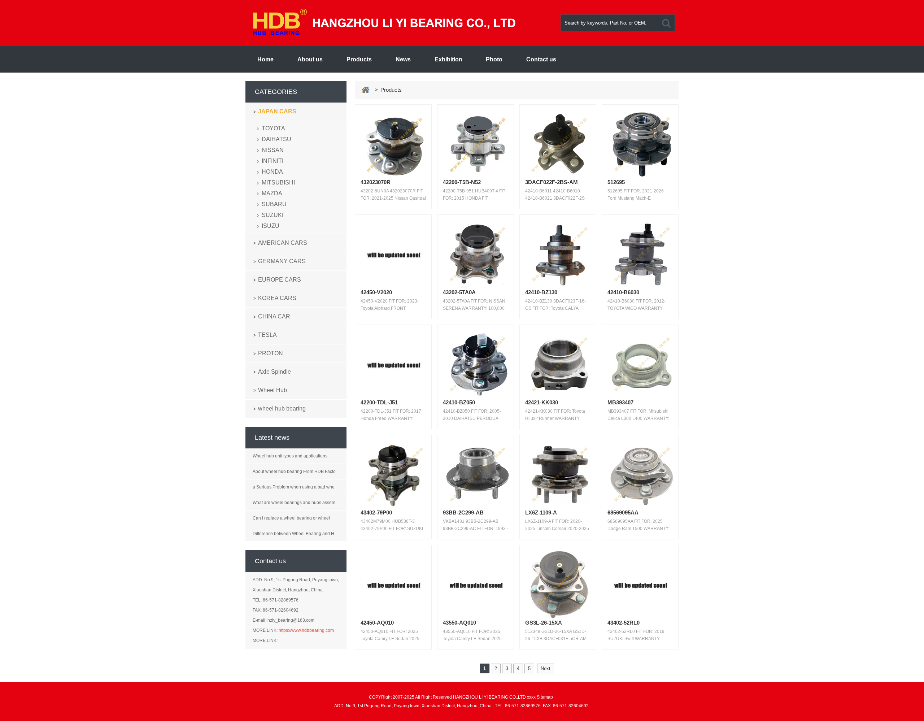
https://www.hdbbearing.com (306, 630)
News (403, 59)
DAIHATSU (276, 139)
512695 (616, 182)
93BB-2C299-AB (463, 512)
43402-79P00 (376, 512)
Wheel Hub (272, 390)
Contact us (541, 59)
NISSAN (273, 150)
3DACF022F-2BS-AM (551, 182)
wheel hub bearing (282, 408)
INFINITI (272, 161)
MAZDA (272, 193)
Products (359, 59)
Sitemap (545, 697)
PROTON (270, 353)
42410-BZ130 (541, 292)
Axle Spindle (274, 372)
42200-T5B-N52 (462, 182)
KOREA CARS (277, 298)
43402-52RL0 (623, 623)
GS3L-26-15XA (543, 623)
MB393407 (620, 402)
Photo (494, 59)
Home (265, 59)
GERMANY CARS (282, 261)
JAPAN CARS (277, 111)
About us (310, 59)
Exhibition (448, 59)
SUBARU (274, 204)
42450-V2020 (376, 292)
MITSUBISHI (278, 182)
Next (545, 668)
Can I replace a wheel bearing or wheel (291, 518)
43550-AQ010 (459, 623)
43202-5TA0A (459, 292)
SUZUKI (272, 215)
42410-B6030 (623, 292)
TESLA (267, 335)
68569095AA (622, 512)
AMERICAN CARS (282, 243)
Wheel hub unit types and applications (290, 456)
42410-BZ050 (459, 402)
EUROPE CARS (279, 280)
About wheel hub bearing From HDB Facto (294, 471)
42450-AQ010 (377, 623)
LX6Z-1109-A (541, 512)
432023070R (376, 182)
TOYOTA (273, 128)
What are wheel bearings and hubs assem (294, 502)
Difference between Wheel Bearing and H (293, 533)
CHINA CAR (274, 316)
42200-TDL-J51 (379, 402)
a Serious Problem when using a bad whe (294, 487)
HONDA (272, 172)
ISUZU (270, 226)
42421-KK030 (541, 402)
